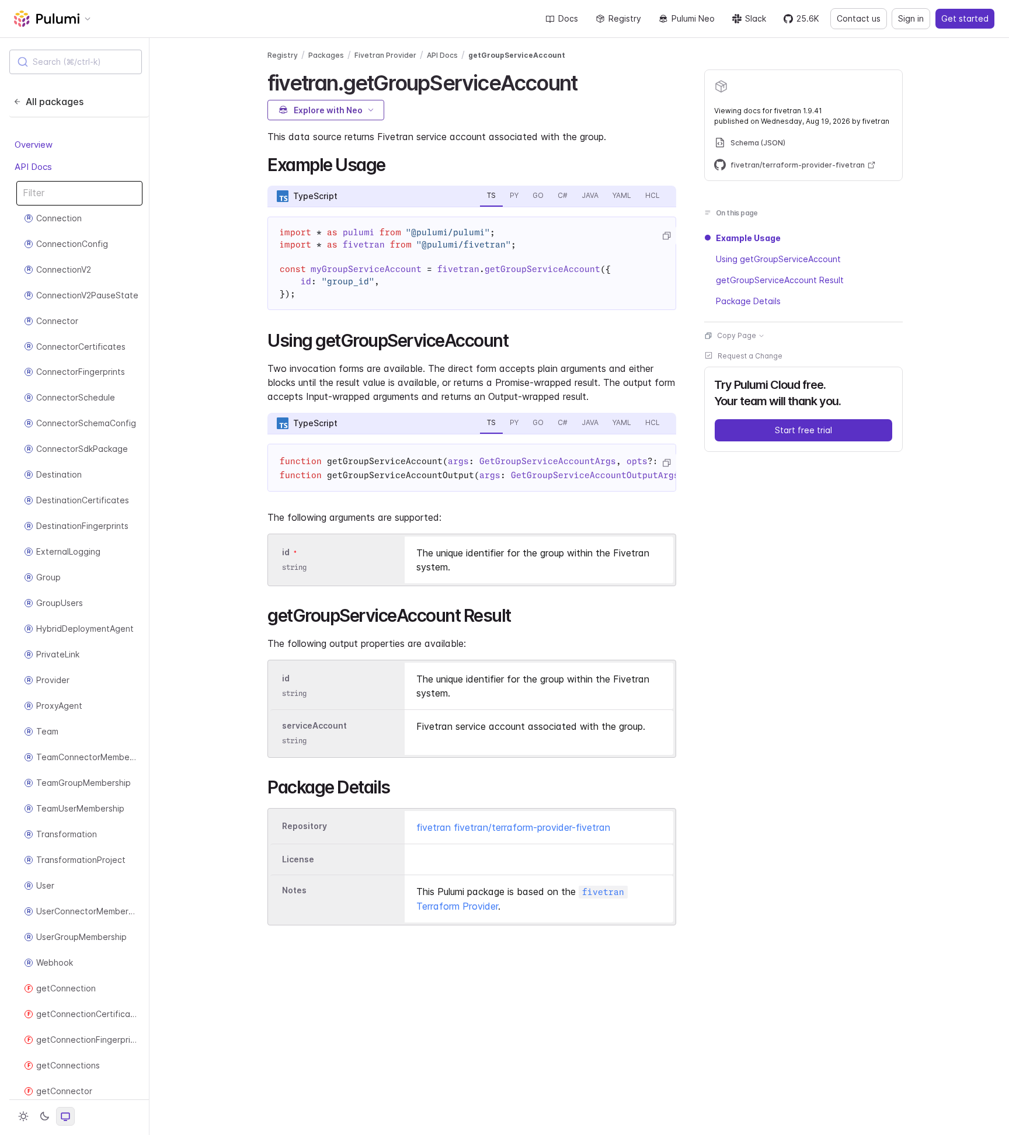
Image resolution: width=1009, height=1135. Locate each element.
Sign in (911, 18)
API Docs (33, 166)
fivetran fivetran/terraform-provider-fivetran (513, 827)
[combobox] (75, 62)
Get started (965, 18)
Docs (568, 18)
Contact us (859, 18)
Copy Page (736, 335)
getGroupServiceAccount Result (780, 280)
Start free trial (803, 430)
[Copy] (666, 236)
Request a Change (750, 355)
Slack (755, 18)
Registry (624, 18)
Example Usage (748, 238)
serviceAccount (314, 725)
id (286, 552)
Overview (34, 144)
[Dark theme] (44, 1116)
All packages (54, 101)
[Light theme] (23, 1116)
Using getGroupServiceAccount (778, 259)
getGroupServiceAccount (516, 55)
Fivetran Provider (385, 55)
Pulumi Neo (693, 18)
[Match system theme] (65, 1116)
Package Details (748, 301)
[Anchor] (587, 81)
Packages (326, 55)
